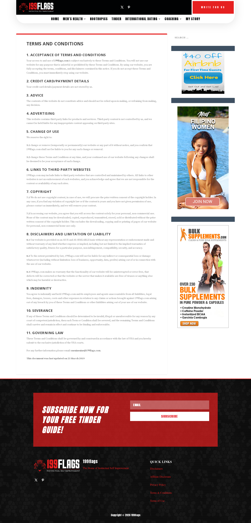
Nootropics (99, 18)
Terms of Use (157, 500)
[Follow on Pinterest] (129, 7)
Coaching (172, 18)
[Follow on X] (122, 7)
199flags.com (61, 60)
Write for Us (213, 7)
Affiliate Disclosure (160, 476)
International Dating (141, 18)
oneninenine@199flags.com (85, 350)
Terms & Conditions (161, 492)
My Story (193, 18)
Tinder (116, 18)
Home (55, 18)
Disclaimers (156, 468)
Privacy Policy (158, 484)
